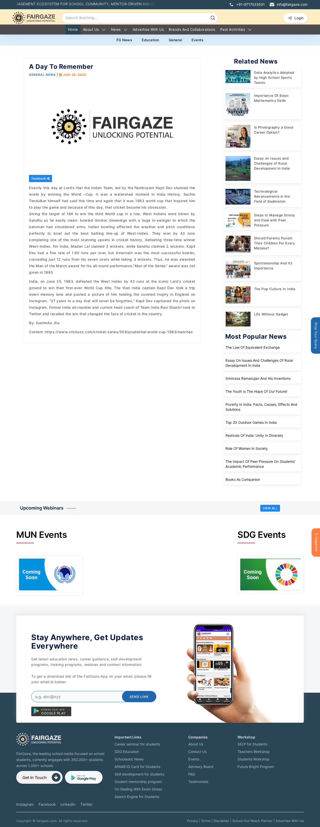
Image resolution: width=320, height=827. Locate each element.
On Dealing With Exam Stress (138, 789)
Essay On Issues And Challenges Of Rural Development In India (259, 362)
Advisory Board (200, 766)
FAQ (191, 774)
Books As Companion (243, 479)
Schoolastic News (129, 759)
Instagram (25, 804)
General (175, 40)
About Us (91, 29)
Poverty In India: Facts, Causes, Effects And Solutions (261, 406)
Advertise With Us (290, 821)
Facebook (47, 804)
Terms (205, 821)
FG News (124, 40)
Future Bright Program (256, 766)
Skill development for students (139, 774)
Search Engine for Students (136, 796)
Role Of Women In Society (247, 448)
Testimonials (198, 781)
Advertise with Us (148, 29)
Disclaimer (221, 821)
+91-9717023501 (250, 4)
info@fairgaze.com (292, 4)
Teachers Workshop (254, 751)
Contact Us (197, 751)
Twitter (86, 804)
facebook (39, 178)
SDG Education (126, 751)
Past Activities (232, 29)
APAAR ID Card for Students (137, 766)
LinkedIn (68, 804)
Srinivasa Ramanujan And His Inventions (258, 378)
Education (150, 40)
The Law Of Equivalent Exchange (253, 347)
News (116, 29)
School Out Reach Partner (252, 821)
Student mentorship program (138, 781)
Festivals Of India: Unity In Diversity (254, 435)
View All (270, 508)
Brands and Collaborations (192, 29)
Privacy (192, 821)
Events (198, 40)
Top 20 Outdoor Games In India (251, 422)
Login (299, 18)
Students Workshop (254, 759)
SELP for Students (252, 744)
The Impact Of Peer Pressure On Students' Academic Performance (260, 464)
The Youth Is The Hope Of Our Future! (256, 391)
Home (73, 29)
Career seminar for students (137, 744)
